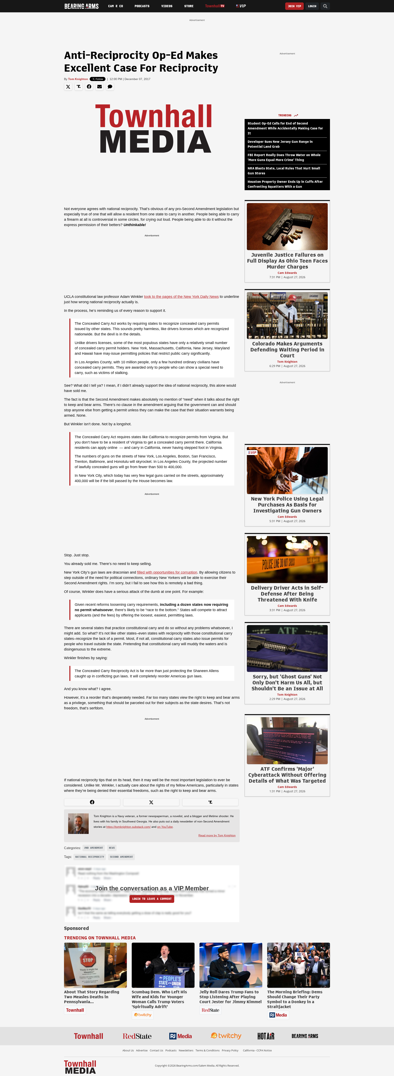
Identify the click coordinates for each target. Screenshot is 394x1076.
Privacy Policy (230, 1050)
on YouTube (165, 826)
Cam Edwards (287, 273)
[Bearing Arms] (81, 6)
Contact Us (156, 1050)
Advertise (142, 1050)
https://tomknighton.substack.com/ (128, 826)
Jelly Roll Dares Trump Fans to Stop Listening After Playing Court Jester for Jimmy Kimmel (230, 997)
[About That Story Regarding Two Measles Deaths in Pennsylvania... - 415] (95, 965)
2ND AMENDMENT (93, 848)
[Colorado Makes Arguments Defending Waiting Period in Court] (287, 315)
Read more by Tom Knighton (217, 835)
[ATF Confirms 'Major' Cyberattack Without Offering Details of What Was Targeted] (287, 740)
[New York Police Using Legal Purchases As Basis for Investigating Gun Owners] (287, 470)
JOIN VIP (294, 6)
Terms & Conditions (208, 1050)
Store (189, 6)
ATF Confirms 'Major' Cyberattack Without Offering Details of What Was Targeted (287, 774)
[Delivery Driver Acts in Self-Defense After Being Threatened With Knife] (287, 559)
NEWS (112, 848)
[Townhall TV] (214, 6)
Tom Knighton (78, 79)
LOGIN (312, 6)
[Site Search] (325, 6)
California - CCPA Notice (257, 1050)
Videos (166, 6)
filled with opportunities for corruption (167, 572)
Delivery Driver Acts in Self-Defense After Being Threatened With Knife (287, 593)
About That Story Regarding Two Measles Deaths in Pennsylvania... (91, 997)
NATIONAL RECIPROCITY (89, 857)
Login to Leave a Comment (152, 899)
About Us (128, 1050)
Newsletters (186, 1050)
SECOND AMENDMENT (121, 857)
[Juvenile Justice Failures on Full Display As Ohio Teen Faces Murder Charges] (287, 226)
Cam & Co (115, 6)
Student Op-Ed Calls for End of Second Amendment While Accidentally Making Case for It (285, 128)
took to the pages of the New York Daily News (181, 297)
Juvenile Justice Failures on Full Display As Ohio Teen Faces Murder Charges (287, 260)
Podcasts (142, 6)
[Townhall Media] (80, 1067)
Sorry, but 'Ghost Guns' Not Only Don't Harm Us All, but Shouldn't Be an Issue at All (287, 682)
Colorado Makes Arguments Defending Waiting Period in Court (287, 349)
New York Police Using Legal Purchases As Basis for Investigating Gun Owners (287, 504)
